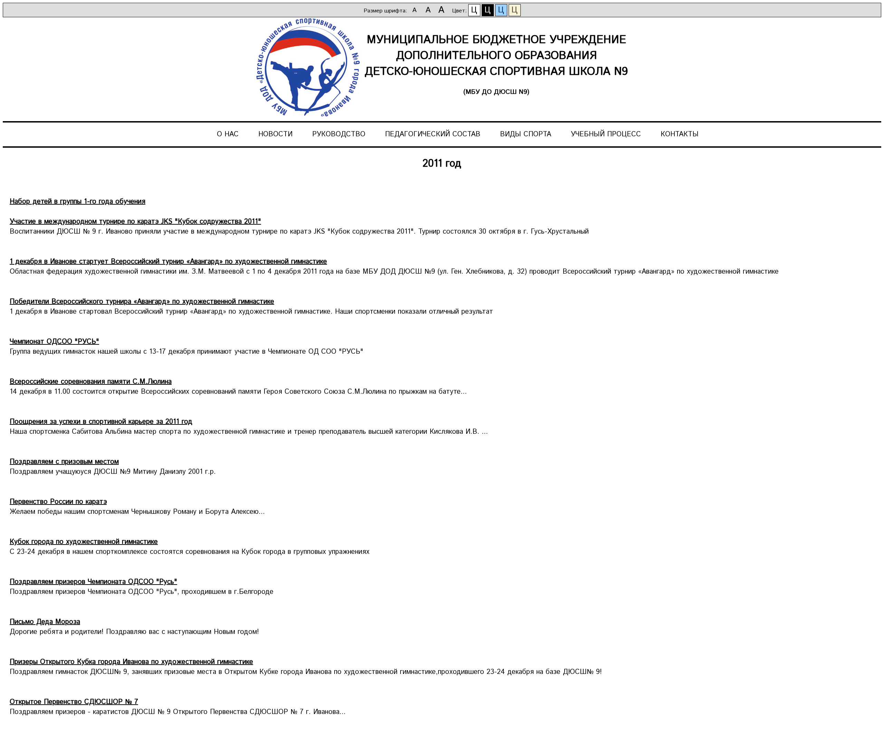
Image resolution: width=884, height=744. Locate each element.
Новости (275, 134)
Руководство (338, 134)
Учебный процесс (606, 134)
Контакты (680, 134)
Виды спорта (525, 134)
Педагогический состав (432, 134)
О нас (228, 134)
